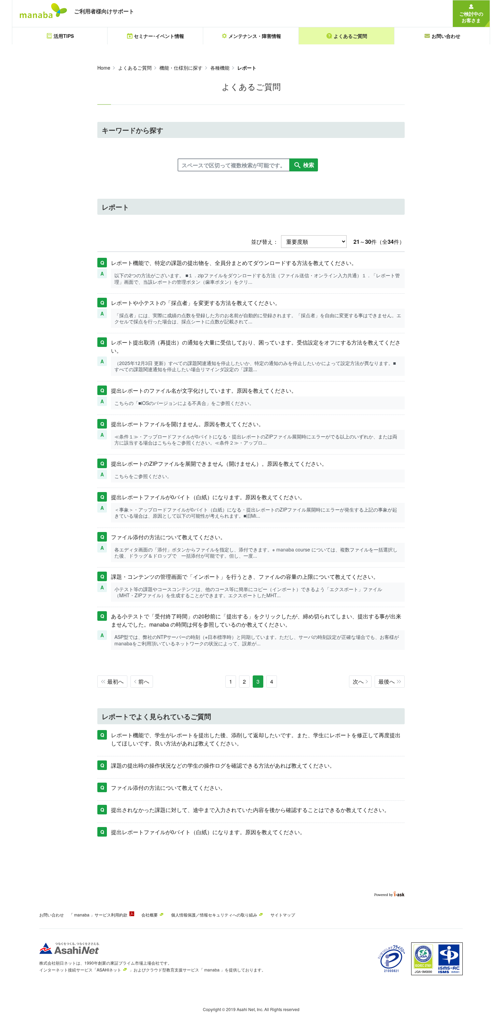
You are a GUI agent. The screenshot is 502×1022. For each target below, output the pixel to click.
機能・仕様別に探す (181, 67)
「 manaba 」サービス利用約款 (98, 915)
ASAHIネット (109, 969)
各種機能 (219, 67)
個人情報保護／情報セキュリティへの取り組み (214, 915)
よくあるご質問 (135, 67)
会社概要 (149, 915)
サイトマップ (282, 915)
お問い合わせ (51, 915)
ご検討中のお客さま (471, 17)
